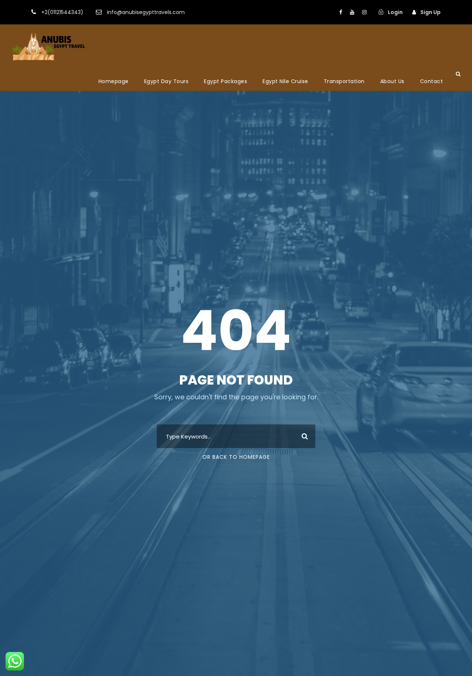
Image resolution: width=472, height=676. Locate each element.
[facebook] (340, 12)
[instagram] (364, 12)
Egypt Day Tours (166, 81)
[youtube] (352, 12)
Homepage (113, 81)
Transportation (344, 81)
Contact (431, 81)
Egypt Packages (225, 81)
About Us (392, 81)
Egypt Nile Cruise (285, 81)
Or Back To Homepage (236, 457)
